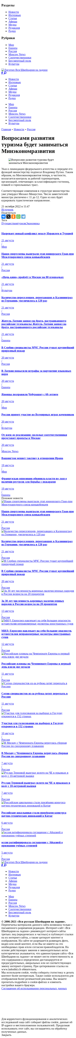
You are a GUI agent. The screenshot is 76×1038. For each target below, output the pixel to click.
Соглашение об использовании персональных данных (34, 988)
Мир (11, 44)
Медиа (12, 24)
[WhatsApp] (18, 216)
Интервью (14, 15)
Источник (7, 209)
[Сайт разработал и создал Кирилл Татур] (32, 1015)
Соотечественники (19, 57)
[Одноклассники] (13, 216)
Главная (6, 129)
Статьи (12, 18)
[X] (8, 216)
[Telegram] (23, 216)
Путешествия (9, 223)
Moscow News (16, 54)
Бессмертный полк (19, 60)
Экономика (33, 223)
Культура (13, 63)
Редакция (14, 27)
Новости (13, 11)
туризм (21, 223)
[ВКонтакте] (3, 216)
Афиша (12, 21)
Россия (12, 51)
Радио (12, 31)
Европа (12, 48)
